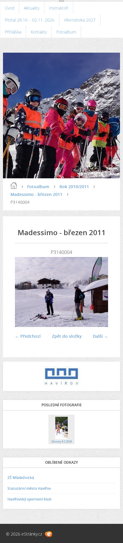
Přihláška (13, 32)
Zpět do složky (67, 336)
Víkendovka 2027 (80, 20)
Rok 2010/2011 (74, 186)
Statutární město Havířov (29, 488)
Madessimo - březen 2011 (36, 194)
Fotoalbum (66, 32)
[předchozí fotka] (24, 292)
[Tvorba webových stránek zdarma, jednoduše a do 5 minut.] (48, 534)
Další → (100, 336)
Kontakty (39, 32)
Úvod (9, 8)
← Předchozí (28, 336)
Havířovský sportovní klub (29, 499)
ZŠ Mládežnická (20, 477)
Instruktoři (58, 8)
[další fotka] (98, 292)
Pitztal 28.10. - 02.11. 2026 (29, 20)
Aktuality (31, 8)
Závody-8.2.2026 (61, 441)
